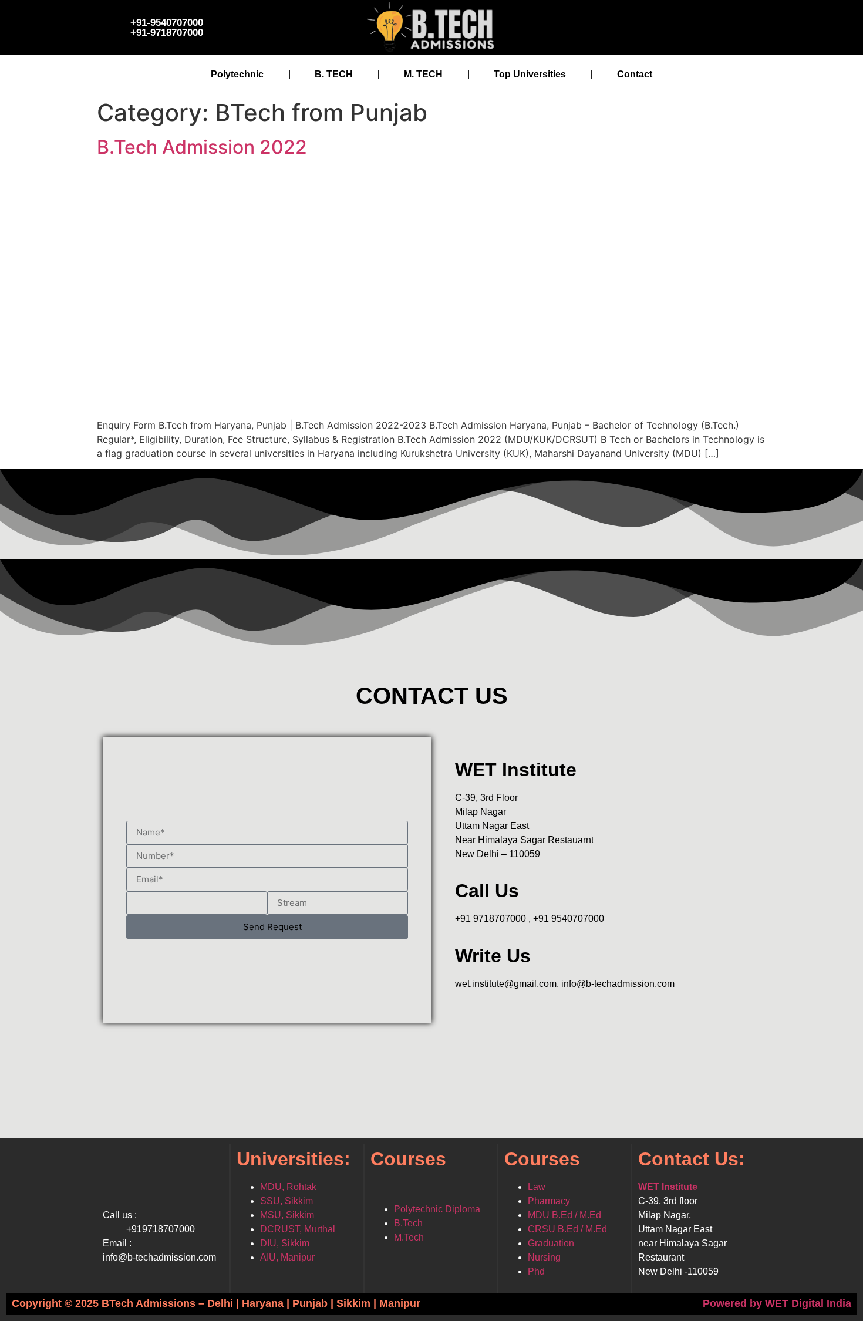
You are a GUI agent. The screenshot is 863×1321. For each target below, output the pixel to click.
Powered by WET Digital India (777, 1303)
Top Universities (530, 74)
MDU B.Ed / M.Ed (564, 1215)
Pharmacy (549, 1201)
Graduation (551, 1243)
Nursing (544, 1257)
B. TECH (334, 74)
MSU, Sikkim (287, 1215)
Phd (536, 1271)
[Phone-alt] (739, 26)
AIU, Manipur (287, 1257)
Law (536, 1187)
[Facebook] (598, 26)
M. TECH (423, 74)
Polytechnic (237, 74)
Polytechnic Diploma (437, 1209)
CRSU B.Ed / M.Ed (567, 1229)
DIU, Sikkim (284, 1243)
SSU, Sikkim (286, 1201)
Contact (634, 74)
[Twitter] (634, 26)
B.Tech (408, 1223)
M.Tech (409, 1237)
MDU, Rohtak (288, 1187)
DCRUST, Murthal (297, 1229)
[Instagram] (669, 26)
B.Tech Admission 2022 (202, 147)
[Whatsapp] (704, 26)
